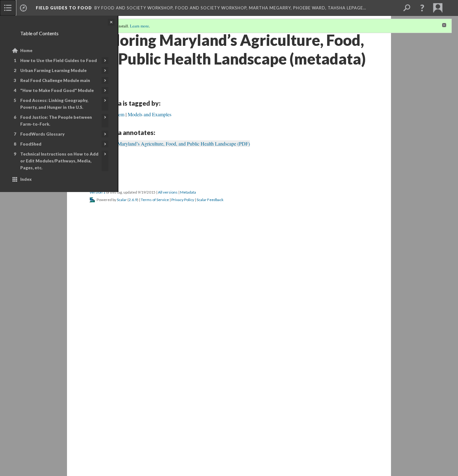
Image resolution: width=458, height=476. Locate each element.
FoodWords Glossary (42, 134)
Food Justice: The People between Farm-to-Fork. (56, 121)
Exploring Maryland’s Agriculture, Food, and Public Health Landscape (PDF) (173, 143)
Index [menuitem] (26, 179)
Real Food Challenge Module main (55, 80)
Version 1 (97, 192)
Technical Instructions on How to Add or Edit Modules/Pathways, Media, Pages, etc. (59, 160)
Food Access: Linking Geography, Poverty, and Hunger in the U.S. (54, 104)
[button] (422, 8)
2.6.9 (133, 199)
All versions (168, 192)
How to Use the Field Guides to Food (58, 60)
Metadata (188, 192)
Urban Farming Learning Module (53, 70)
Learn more (139, 26)
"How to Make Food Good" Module (57, 90)
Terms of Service (155, 199)
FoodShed (30, 144)
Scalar (122, 199)
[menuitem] (8, 8)
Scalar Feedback (210, 199)
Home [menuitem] (26, 50)
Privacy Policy (182, 199)
